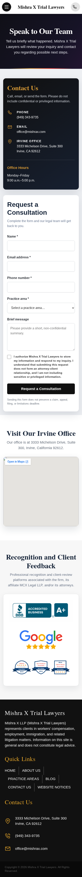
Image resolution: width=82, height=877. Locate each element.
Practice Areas (23, 779)
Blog (51, 779)
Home (10, 771)
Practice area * (18, 298)
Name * (12, 236)
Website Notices (54, 787)
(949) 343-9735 (27, 117)
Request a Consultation (41, 389)
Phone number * (19, 278)
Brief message (18, 319)
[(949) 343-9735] (75, 7)
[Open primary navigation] (6, 7)
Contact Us (19, 787)
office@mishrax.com (31, 131)
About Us (31, 771)
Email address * (19, 257)
